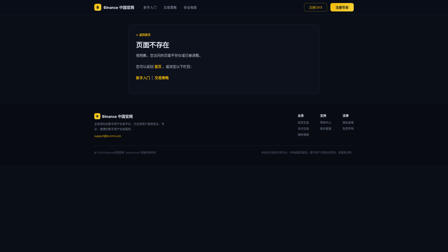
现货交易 (303, 122)
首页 (158, 66)
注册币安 (342, 7)
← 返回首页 (143, 35)
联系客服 (325, 128)
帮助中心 (325, 122)
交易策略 (170, 7)
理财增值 (303, 134)
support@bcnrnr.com (107, 136)
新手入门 (150, 7)
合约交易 (303, 128)
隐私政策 (348, 122)
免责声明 (348, 128)
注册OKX (315, 7)
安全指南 (190, 7)
